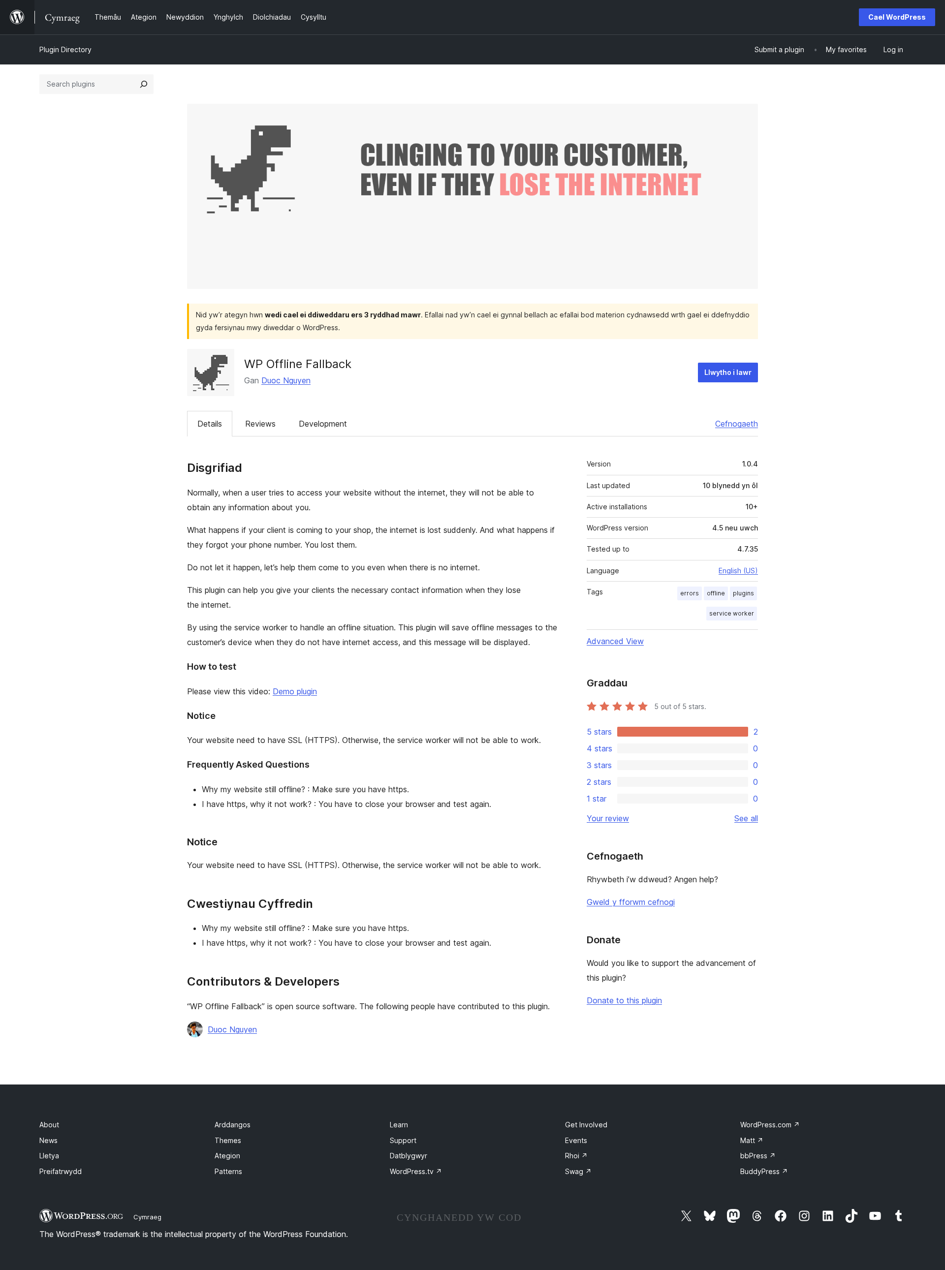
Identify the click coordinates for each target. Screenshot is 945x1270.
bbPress (758, 1155)
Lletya (49, 1155)
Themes (228, 1140)
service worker (731, 613)
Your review (608, 818)
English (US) (738, 570)
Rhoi (576, 1155)
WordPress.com (770, 1124)
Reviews (260, 424)
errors (689, 593)
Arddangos (233, 1124)
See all (746, 818)
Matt (751, 1140)
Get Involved (586, 1124)
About (49, 1124)
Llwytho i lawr (728, 372)
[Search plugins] (144, 84)
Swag (578, 1171)
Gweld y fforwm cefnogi (631, 902)
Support (403, 1140)
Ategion (227, 1155)
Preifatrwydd (60, 1171)
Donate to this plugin (624, 1000)
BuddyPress (764, 1171)
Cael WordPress (897, 17)
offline (716, 593)
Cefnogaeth (736, 424)
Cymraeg (147, 1217)
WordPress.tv (416, 1171)
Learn (399, 1124)
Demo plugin (295, 691)
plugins (743, 593)
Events (576, 1140)
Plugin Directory (65, 49)
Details (209, 424)
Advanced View (615, 641)
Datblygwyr (408, 1155)
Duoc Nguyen (286, 380)
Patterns (228, 1171)
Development (323, 424)
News (48, 1140)
